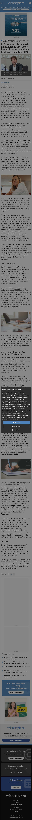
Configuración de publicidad (14, 415)
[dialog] (16, 410)
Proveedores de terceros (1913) (9, 404)
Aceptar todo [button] (16, 422)
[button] (16, 430)
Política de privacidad (13, 419)
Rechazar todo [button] (16, 426)
